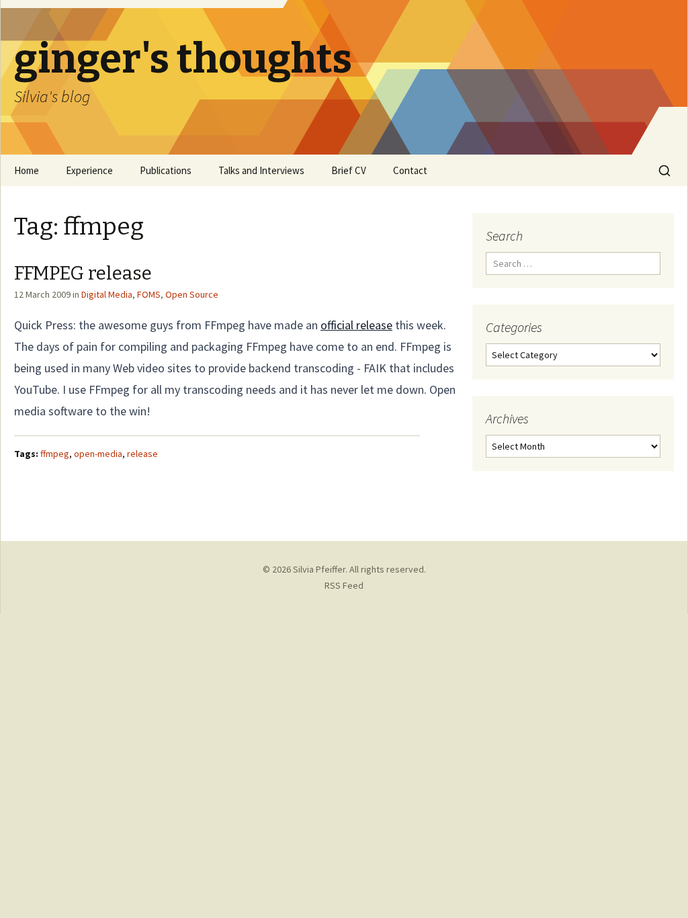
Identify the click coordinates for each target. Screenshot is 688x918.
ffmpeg (54, 454)
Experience (89, 170)
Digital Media (106, 294)
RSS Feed (344, 585)
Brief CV (348, 170)
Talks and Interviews (261, 170)
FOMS (149, 294)
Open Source (191, 294)
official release (356, 325)
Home (26, 170)
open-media (98, 454)
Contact (410, 170)
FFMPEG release (83, 273)
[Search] (664, 170)
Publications (165, 170)
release (142, 454)
